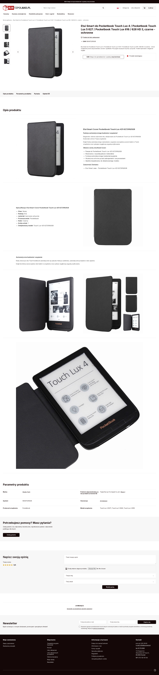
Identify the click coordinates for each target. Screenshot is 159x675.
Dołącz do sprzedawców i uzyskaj (103, 57)
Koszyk (49, 647)
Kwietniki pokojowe (36, 14)
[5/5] (12, 565)
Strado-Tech (26, 492)
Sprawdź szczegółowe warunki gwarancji (79, 609)
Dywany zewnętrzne (19, 14)
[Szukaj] (103, 8)
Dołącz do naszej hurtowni (100, 643)
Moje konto (51, 640)
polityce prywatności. (98, 628)
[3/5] (8, 565)
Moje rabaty (50, 659)
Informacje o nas (97, 646)
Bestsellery (61, 14)
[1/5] (4, 565)
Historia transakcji (52, 657)
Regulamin (95, 653)
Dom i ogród (50, 14)
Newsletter (10, 623)
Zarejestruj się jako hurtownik (53, 644)
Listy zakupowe (135, 8)
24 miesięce (103, 501)
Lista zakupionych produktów (52, 653)
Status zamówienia (8, 643)
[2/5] (6, 565)
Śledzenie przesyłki (9, 646)
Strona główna (7, 20)
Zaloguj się (126, 8)
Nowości (71, 14)
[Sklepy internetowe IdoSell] (155, 670)
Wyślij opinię (110, 587)
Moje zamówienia (9, 640)
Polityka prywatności (98, 656)
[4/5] (10, 565)
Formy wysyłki (96, 648)
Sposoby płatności (97, 651)
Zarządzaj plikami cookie (99, 659)
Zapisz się (147, 622)
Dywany (6, 14)
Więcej (123, 492)
